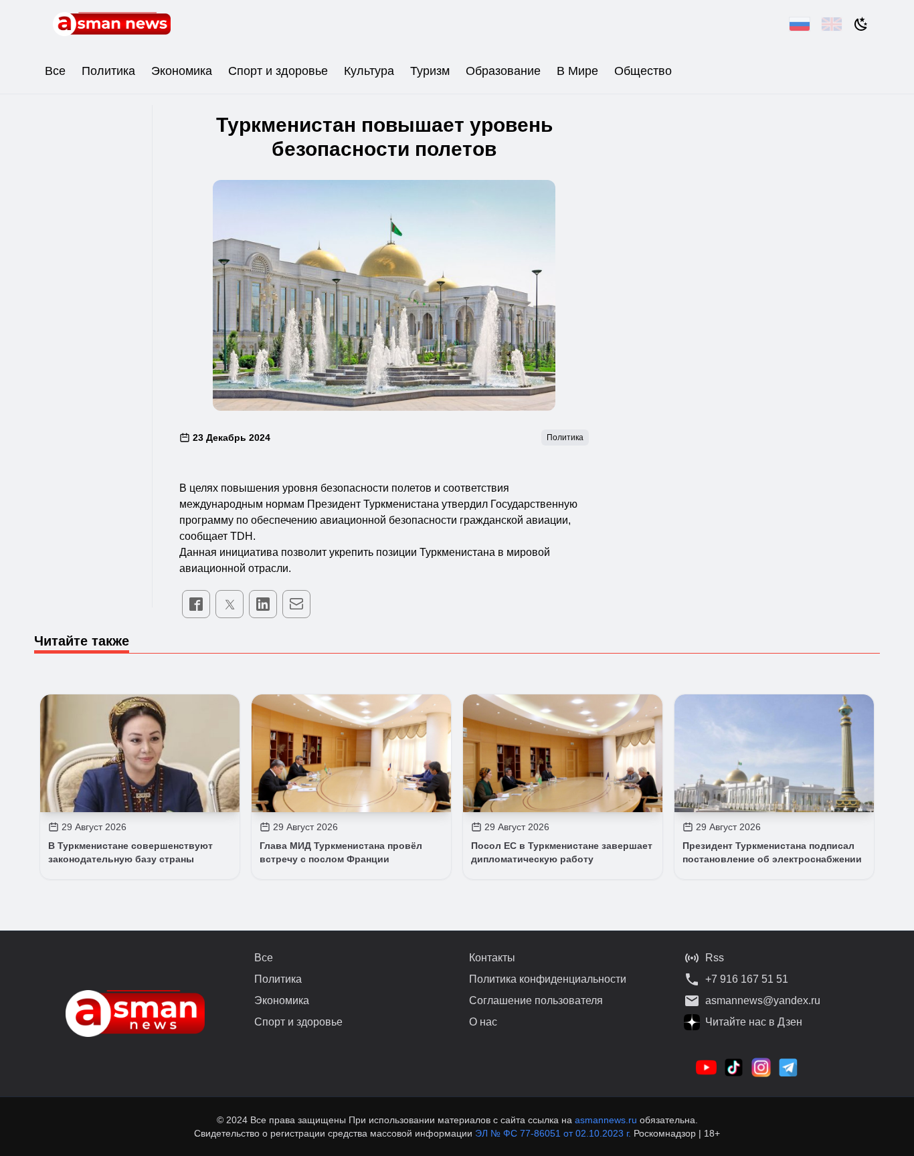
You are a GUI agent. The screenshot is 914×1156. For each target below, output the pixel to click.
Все (55, 71)
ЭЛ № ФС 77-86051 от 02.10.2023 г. (554, 1133)
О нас (483, 1022)
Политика (108, 71)
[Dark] (861, 24)
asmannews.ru (606, 1120)
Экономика (181, 71)
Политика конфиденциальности (547, 979)
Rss (714, 957)
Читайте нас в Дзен (753, 1022)
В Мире (577, 71)
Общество (643, 71)
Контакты (492, 957)
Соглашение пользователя (536, 1000)
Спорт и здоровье (278, 71)
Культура (369, 71)
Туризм (430, 71)
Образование (503, 71)
